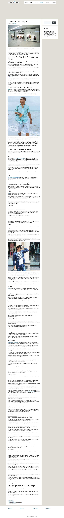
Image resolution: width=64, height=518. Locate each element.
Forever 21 (9, 288)
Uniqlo (9, 193)
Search (45, 20)
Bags (31, 2)
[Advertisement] (32, 11)
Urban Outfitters (24, 328)
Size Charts (54, 2)
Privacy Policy (35, 508)
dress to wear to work (31, 391)
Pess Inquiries (47, 508)
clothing (16, 61)
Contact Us (10, 508)
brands (19, 52)
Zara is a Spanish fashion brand (19, 158)
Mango (9, 89)
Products (36, 2)
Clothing (41, 2)
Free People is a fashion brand (13, 342)
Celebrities (47, 2)
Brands (26, 2)
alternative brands (11, 501)
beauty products (10, 76)
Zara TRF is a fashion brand (12, 416)
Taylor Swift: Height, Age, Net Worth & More (15, 502)
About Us (22, 508)
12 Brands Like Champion (12, 503)
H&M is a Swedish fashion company (14, 177)
